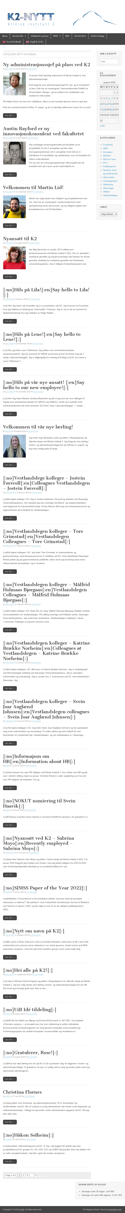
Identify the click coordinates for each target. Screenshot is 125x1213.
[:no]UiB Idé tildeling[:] (30, 1009)
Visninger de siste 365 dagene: (97, 1195)
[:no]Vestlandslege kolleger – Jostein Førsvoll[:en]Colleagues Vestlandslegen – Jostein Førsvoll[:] (46, 483)
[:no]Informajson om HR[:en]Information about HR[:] (39, 759)
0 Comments (32, 69)
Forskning (108, 144)
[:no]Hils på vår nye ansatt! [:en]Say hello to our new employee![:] (44, 385)
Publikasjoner (109, 166)
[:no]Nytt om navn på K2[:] (34, 931)
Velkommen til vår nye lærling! (38, 427)
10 (101, 104)
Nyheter (107, 155)
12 (106, 104)
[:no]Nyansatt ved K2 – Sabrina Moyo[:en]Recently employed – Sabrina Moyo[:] (38, 843)
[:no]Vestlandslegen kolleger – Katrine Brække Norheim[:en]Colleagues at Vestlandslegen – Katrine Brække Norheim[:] (46, 650)
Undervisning (97, 36)
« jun (102, 125)
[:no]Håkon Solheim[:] (28, 1135)
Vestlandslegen (110, 195)
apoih (7, 765)
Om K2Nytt (80, 36)
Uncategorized (110, 181)
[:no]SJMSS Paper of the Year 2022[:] (45, 888)
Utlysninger (108, 188)
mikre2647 (9, 492)
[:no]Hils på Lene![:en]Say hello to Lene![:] (41, 337)
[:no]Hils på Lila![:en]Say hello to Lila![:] (46, 292)
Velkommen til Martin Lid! (33, 187)
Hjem (4, 36)
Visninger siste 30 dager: (94, 1191)
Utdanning (108, 184)
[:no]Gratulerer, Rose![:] (30, 1052)
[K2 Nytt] (62, 14)
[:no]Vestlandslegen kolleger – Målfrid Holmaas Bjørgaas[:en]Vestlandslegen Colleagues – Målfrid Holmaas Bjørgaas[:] (46, 592)
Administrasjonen (39, 36)
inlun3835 (9, 69)
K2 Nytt (21, 1210)
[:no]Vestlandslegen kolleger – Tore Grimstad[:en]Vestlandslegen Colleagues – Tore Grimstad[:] (43, 536)
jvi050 (7, 892)
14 (112, 104)
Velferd (106, 191)
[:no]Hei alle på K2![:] (28, 970)
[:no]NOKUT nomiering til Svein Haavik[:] (39, 803)
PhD (67, 36)
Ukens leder (109, 177)
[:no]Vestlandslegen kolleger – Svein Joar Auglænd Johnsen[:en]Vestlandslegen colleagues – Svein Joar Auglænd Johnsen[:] (46, 709)
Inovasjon (107, 152)
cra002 (8, 1139)
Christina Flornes (22, 1092)
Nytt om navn (109, 159)
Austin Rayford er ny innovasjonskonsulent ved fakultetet (43, 131)
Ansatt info (17, 36)
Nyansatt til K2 (20, 238)
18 (104, 109)
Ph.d (105, 162)
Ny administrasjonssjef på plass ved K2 (46, 64)
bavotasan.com (115, 1210)
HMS (55, 36)
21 (112, 109)
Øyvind (8, 431)
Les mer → (10, 115)
